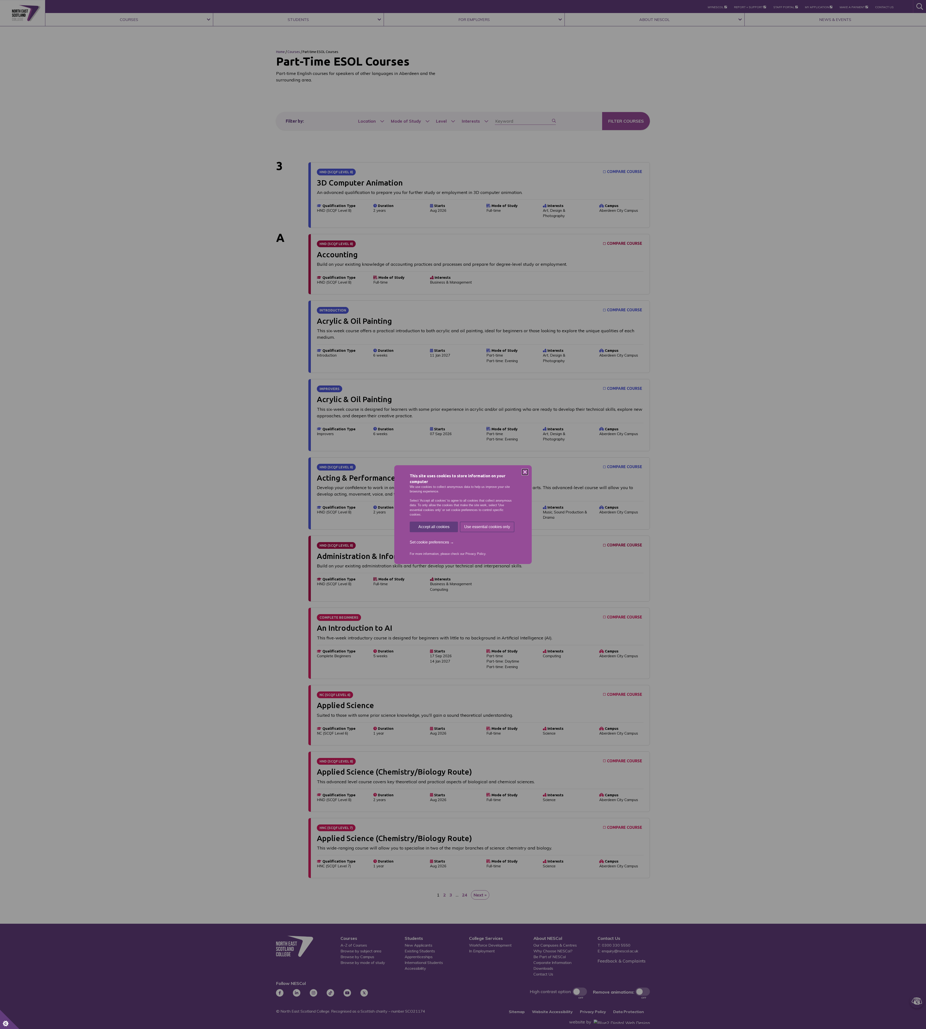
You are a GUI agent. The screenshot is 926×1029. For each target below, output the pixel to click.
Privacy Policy (475, 554)
